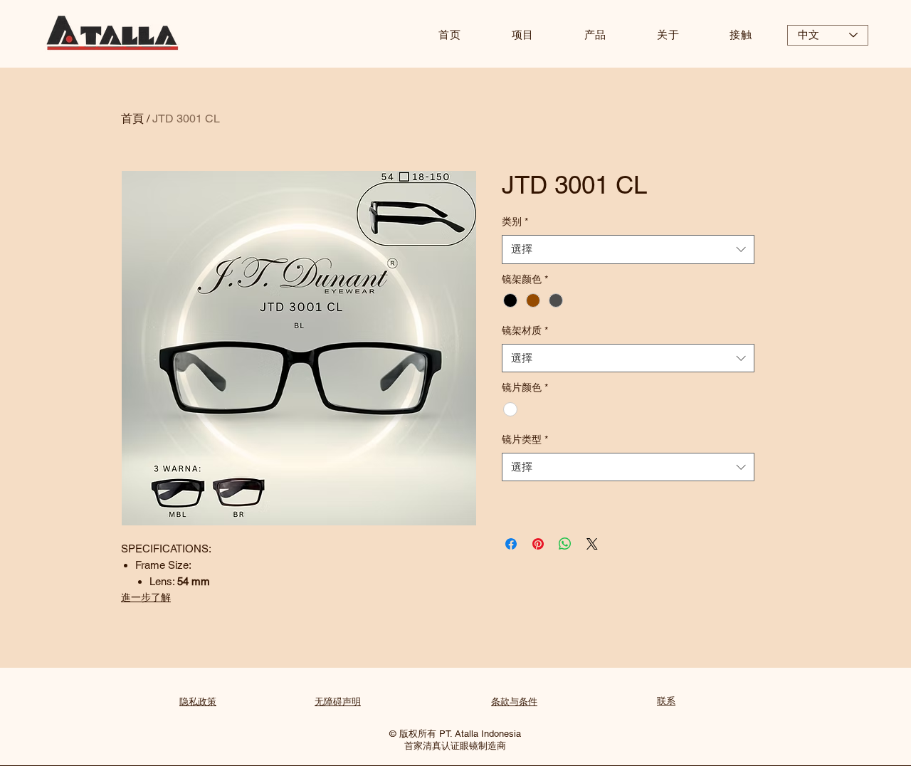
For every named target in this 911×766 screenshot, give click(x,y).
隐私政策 (197, 701)
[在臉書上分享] (511, 543)
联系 (666, 701)
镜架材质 (525, 330)
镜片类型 (525, 439)
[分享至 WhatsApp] (565, 543)
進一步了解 (146, 597)
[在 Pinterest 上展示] (538, 543)
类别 (515, 221)
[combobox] (628, 249)
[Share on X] (592, 543)
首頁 (132, 118)
